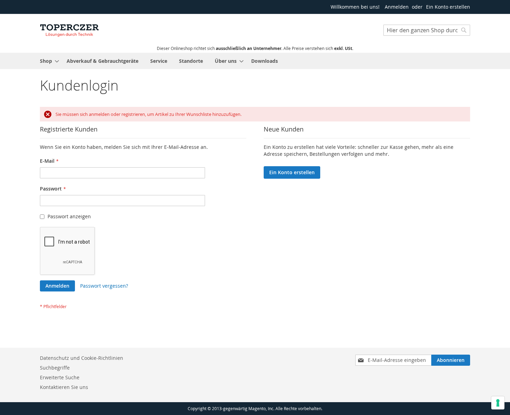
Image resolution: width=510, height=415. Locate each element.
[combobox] (426, 30)
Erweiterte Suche (59, 377)
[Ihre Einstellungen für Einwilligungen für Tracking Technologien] (497, 402)
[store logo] (69, 29)
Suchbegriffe (55, 367)
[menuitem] (47, 61)
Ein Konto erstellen (448, 6)
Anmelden (397, 6)
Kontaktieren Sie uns (64, 387)
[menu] (255, 61)
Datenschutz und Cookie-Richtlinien (81, 358)
